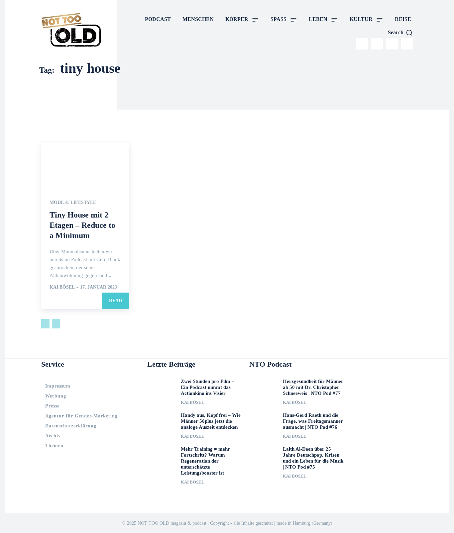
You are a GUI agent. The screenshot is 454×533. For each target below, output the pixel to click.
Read (115, 300)
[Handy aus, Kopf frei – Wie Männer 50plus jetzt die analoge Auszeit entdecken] (161, 420)
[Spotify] (392, 43)
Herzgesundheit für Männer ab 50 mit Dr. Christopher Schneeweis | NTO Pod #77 (313, 387)
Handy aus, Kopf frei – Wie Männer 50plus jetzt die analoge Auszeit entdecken (211, 421)
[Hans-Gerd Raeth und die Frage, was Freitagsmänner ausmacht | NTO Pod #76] (263, 420)
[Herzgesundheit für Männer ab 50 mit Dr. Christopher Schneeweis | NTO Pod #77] (263, 387)
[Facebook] (377, 43)
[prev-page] (45, 323)
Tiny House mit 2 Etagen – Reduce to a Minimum (82, 225)
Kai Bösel (62, 287)
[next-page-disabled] (56, 323)
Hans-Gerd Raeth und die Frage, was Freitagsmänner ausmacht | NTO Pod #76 (313, 421)
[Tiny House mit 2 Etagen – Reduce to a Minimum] (85, 165)
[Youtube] (407, 43)
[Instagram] (362, 43)
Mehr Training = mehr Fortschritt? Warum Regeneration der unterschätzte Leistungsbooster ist (205, 461)
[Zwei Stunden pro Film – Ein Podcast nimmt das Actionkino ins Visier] (161, 387)
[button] (400, 32)
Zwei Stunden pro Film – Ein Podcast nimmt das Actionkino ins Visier (207, 387)
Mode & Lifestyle (73, 202)
